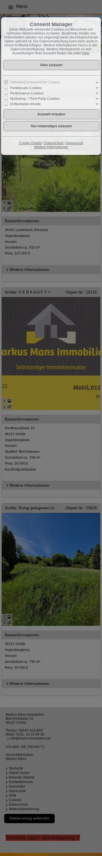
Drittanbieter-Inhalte (25, 104)
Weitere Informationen (51, 147)
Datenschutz (54, 143)
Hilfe (85, 53)
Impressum (74, 143)
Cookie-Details (30, 143)
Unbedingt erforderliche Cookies (35, 82)
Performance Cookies (27, 93)
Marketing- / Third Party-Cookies (35, 99)
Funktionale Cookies (26, 88)
